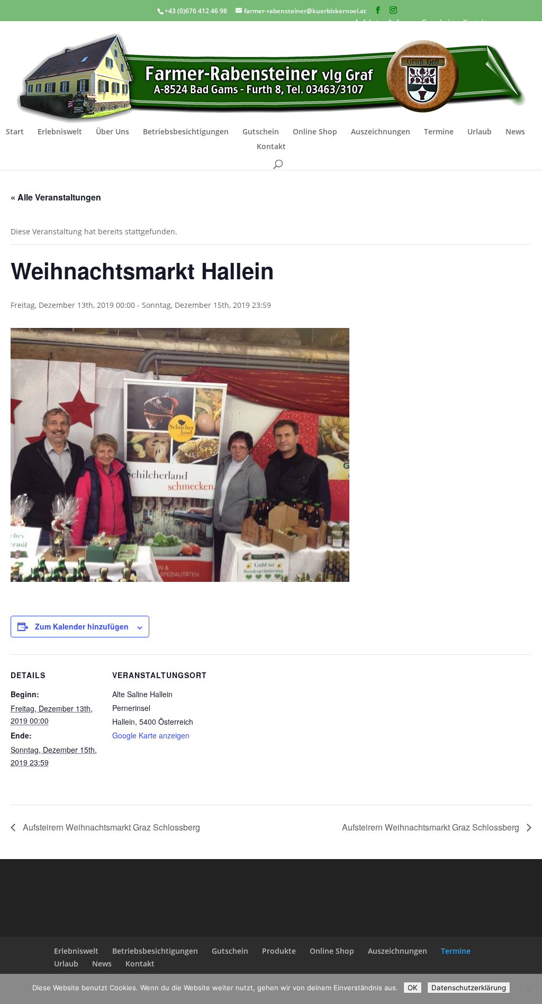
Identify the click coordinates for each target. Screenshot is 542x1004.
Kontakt (271, 147)
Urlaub (479, 132)
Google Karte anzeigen (150, 735)
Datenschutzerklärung (468, 987)
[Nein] (528, 989)
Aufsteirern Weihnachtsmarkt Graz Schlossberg (110, 827)
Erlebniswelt (60, 132)
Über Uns (112, 132)
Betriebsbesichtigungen (186, 132)
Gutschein (260, 132)
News (515, 132)
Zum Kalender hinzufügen (82, 626)
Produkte (279, 951)
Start (15, 132)
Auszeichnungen (380, 132)
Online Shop (315, 132)
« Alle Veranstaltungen (56, 197)
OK (413, 987)
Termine (439, 132)
